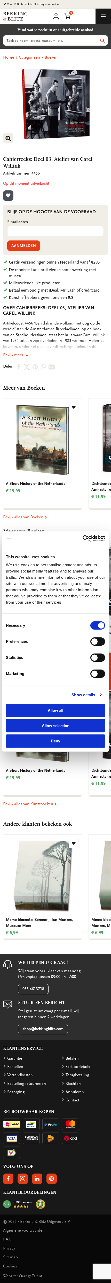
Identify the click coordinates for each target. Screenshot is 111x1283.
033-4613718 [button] (33, 989)
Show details (83, 695)
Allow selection (55, 725)
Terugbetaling (77, 1075)
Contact (72, 1100)
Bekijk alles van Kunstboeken (28, 804)
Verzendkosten (20, 1075)
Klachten (73, 1083)
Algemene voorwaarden (24, 1230)
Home (8, 57)
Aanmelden (23, 245)
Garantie (14, 1058)
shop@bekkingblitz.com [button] (43, 1028)
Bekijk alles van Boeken (23, 517)
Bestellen (15, 1066)
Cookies (10, 1266)
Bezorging (16, 1091)
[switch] (97, 641)
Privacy (9, 1248)
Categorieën (29, 57)
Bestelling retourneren (26, 1083)
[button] (67, 15)
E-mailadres (17, 221)
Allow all (55, 710)
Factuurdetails (78, 1066)
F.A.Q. (8, 1239)
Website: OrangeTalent (22, 1276)
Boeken (51, 57)
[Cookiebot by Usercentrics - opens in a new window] (82, 538)
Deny (55, 741)
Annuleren (75, 1091)
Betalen (72, 1058)
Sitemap (10, 1257)
